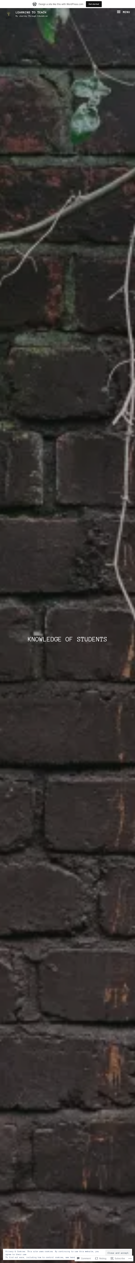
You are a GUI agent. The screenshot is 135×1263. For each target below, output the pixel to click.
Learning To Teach (31, 12)
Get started (94, 4)
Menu (125, 12)
